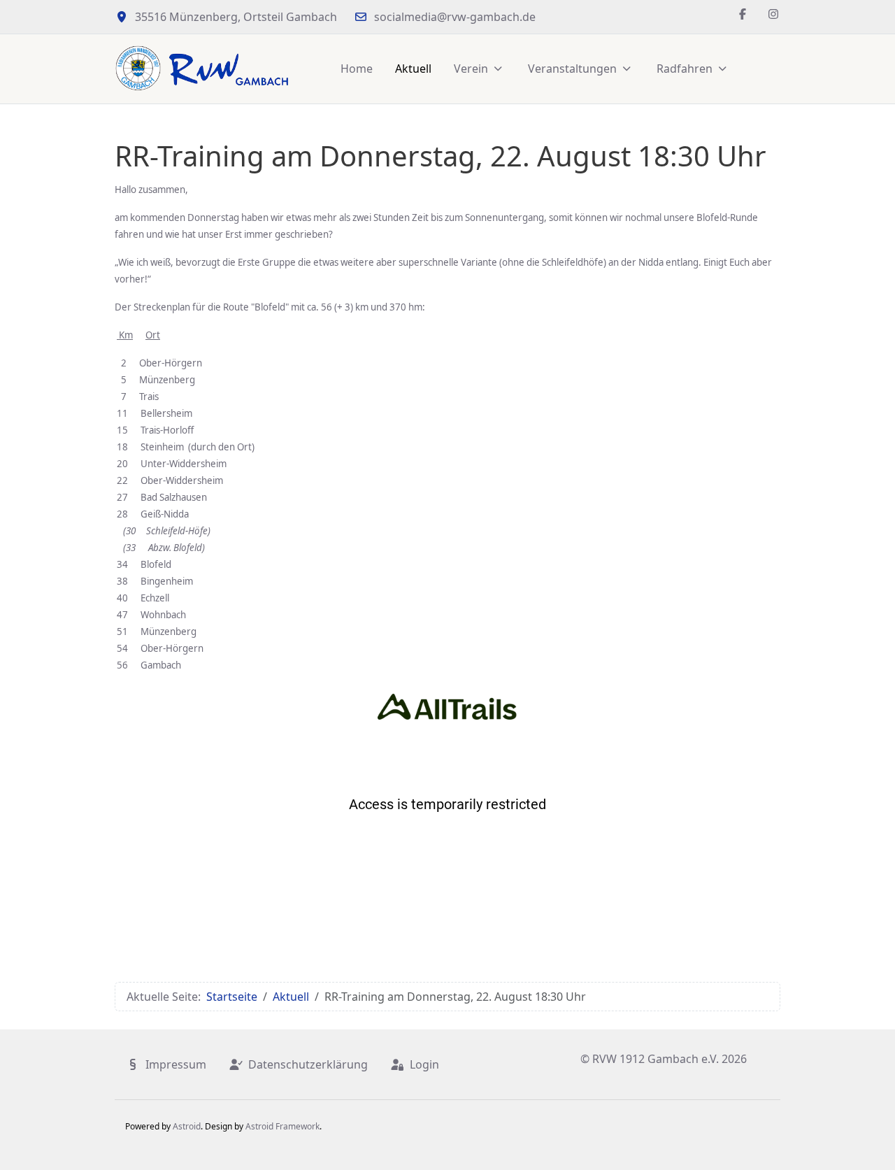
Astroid (187, 1126)
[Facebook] (743, 14)
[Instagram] (773, 14)
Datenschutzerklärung (308, 1064)
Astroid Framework (282, 1126)
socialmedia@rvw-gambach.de (455, 16)
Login (424, 1064)
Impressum (175, 1064)
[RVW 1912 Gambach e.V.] (202, 69)
